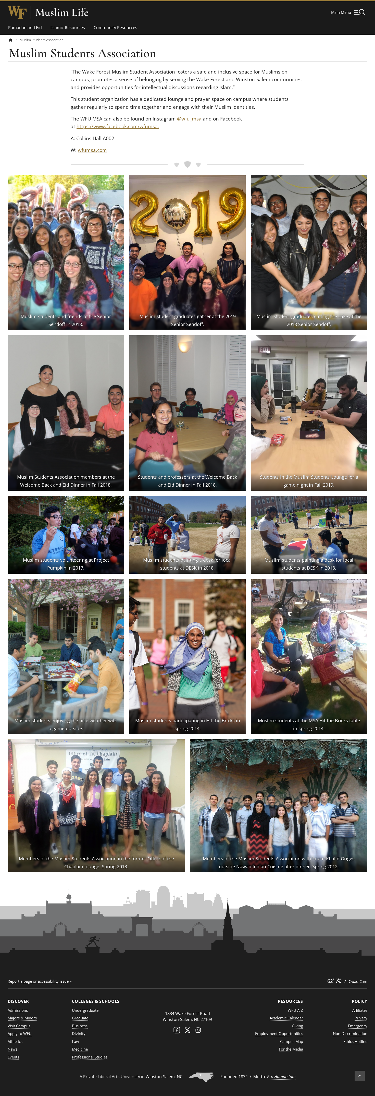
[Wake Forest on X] (187, 1031)
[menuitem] (14, 40)
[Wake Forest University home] (17, 12)
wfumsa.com (92, 150)
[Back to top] (360, 1076)
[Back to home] (10, 40)
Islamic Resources (68, 27)
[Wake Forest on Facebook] (176, 1031)
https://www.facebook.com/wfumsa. (118, 126)
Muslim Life (62, 12)
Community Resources (115, 27)
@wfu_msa (189, 118)
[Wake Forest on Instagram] (198, 1031)
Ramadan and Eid (25, 27)
